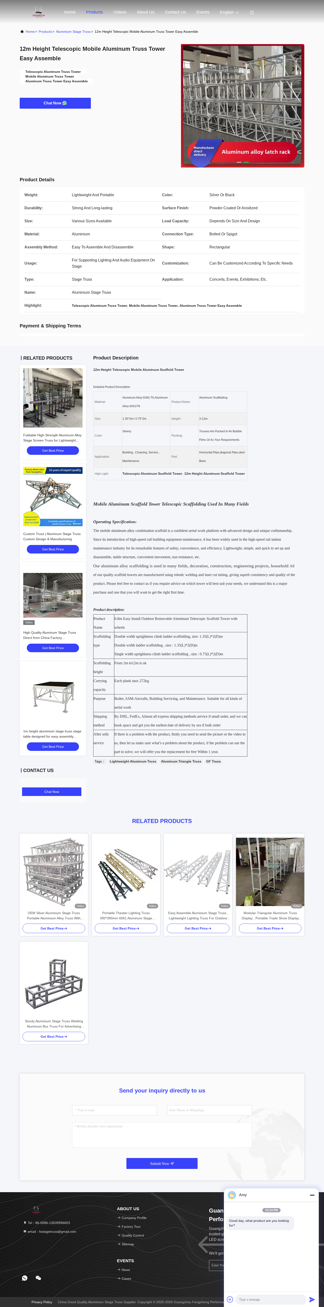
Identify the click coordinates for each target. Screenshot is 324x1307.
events (202, 12)
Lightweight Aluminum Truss (133, 761)
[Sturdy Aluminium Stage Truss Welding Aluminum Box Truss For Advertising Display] (54, 980)
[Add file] (230, 1299)
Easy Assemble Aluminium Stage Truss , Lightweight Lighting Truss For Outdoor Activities (198, 916)
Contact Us (175, 12)
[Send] (312, 1299)
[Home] (39, 12)
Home (70, 12)
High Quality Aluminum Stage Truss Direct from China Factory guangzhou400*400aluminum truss (49, 638)
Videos (119, 12)
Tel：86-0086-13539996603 (48, 1223)
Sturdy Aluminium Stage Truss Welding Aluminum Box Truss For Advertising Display (54, 1024)
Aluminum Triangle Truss (181, 761)
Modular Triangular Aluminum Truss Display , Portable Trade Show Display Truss (270, 916)
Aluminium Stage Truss (73, 31)
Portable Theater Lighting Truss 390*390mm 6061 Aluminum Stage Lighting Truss (126, 916)
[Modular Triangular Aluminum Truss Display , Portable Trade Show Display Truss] (270, 872)
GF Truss (213, 761)
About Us (145, 12)
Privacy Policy (42, 1302)
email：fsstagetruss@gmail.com (51, 1231)
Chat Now (52, 103)
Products (94, 12)
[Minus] (312, 1195)
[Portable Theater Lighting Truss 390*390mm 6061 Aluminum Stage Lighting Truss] (126, 872)
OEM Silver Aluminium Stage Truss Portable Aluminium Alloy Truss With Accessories (54, 916)
